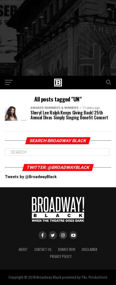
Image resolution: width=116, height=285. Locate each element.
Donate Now (66, 249)
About (23, 249)
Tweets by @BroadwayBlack (31, 177)
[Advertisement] (58, 38)
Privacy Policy (60, 256)
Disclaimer (89, 249)
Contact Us (43, 249)
